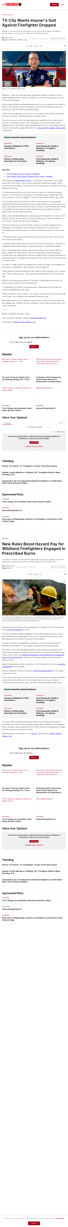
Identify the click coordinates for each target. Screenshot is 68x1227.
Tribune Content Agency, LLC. (24, 322)
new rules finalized (14, 630)
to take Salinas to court (22, 180)
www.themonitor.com (38, 318)
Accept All (34, 1223)
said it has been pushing (43, 671)
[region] (34, 427)
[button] (3, 4)
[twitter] (34, 46)
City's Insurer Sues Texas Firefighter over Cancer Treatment (30, 176)
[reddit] (37, 46)
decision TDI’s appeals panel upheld (51, 128)
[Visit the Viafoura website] (61, 432)
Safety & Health (7, 14)
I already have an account (34, 446)
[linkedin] (31, 46)
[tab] (7, 423)
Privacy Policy (59, 1218)
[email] (40, 46)
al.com (34, 734)
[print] (65, 46)
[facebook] (28, 46)
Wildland (5, 538)
